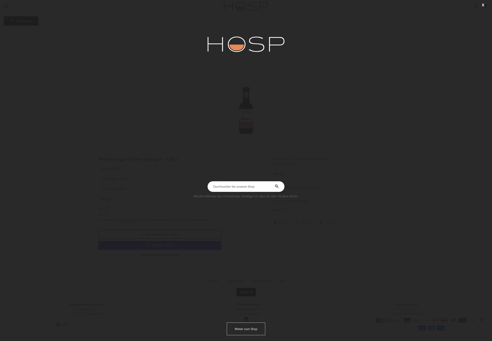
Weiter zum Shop (246, 329)
